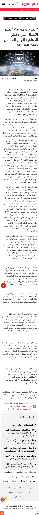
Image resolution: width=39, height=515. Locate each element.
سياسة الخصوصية (11, 477)
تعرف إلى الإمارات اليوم (26, 472)
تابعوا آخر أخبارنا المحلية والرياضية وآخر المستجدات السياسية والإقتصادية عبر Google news (18, 406)
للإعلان (13, 481)
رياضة (11, 492)
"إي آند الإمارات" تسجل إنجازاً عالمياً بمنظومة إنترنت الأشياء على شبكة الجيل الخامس (20, 433)
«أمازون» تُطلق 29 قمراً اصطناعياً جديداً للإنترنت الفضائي (21, 442)
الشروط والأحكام (27, 477)
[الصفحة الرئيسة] (30, 3)
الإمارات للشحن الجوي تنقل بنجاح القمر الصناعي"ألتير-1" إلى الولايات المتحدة (18, 449)
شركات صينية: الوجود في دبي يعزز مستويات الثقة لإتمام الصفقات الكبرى (19, 465)
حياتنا (20, 492)
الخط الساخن (19, 488)
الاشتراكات (23, 481)
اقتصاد (7, 488)
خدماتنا (5, 481)
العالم (28, 492)
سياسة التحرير (8, 472)
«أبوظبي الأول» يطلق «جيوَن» (22, 425)
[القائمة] (9, 4)
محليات (30, 488)
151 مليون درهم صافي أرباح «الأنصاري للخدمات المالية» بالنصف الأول (19, 457)
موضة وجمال (19, 497)
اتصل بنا (33, 481)
